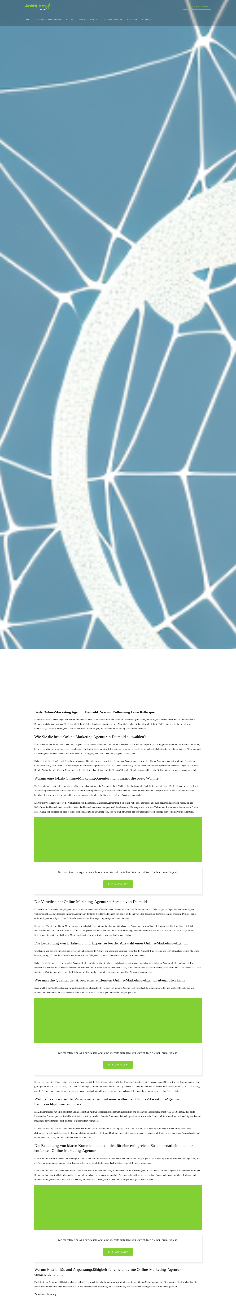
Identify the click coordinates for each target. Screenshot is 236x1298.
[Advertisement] (118, 673)
